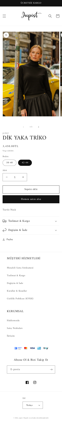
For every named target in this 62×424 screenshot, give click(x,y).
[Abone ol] (51, 369)
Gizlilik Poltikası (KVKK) (20, 299)
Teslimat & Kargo (16, 275)
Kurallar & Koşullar (17, 291)
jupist (21, 418)
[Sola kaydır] (23, 127)
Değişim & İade (15, 283)
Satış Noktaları (15, 328)
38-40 (9, 162)
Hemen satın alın (31, 199)
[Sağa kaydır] (38, 127)
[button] (4, 16)
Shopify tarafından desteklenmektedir (36, 418)
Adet (5, 170)
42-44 (25, 162)
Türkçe (29, 405)
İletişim (11, 336)
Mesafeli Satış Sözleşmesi (20, 268)
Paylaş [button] (10, 239)
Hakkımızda (13, 320)
